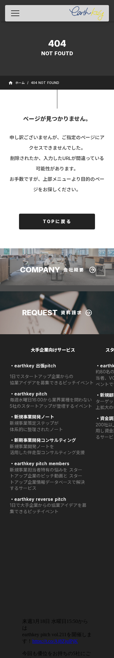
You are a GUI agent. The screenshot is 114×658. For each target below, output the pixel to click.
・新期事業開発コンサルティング (43, 440)
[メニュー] (15, 13)
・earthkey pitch (28, 393)
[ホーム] (86, 13)
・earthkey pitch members (39, 463)
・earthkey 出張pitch (33, 365)
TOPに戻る (57, 221)
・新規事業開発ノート (32, 416)
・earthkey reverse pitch (38, 499)
